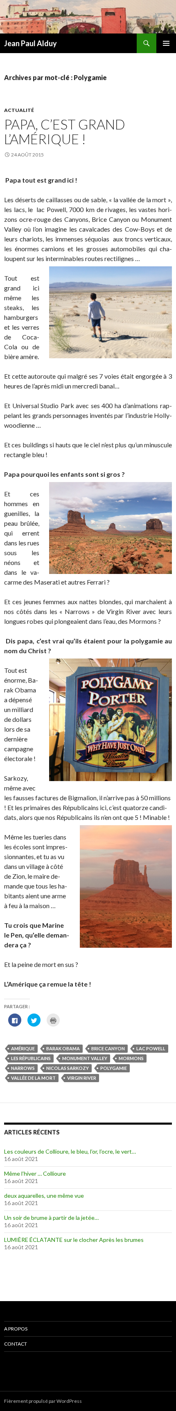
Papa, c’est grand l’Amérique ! (64, 131)
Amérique (23, 1048)
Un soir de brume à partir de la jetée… (51, 1217)
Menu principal (166, 43)
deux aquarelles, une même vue (44, 1195)
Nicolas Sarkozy (67, 1068)
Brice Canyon (108, 1048)
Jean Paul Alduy (30, 43)
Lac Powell (150, 1048)
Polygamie (113, 1068)
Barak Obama (63, 1048)
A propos (15, 1329)
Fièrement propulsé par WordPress (43, 1401)
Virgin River (81, 1078)
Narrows (23, 1068)
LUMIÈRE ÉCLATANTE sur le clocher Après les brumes (74, 1239)
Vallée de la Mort (33, 1078)
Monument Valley (84, 1058)
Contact (15, 1344)
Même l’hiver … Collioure (35, 1173)
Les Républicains (31, 1058)
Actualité (19, 110)
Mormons (131, 1058)
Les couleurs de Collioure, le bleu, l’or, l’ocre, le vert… (70, 1151)
